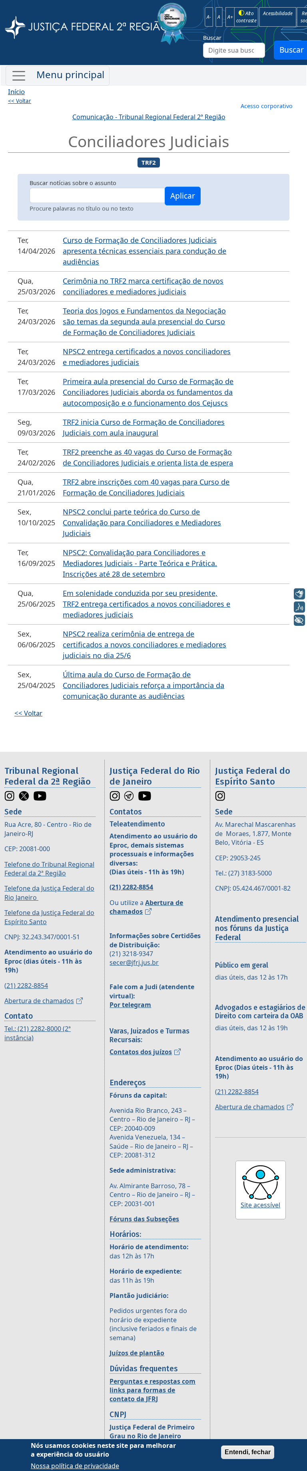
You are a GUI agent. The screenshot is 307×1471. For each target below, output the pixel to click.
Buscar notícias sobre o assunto (73, 183)
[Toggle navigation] (58, 76)
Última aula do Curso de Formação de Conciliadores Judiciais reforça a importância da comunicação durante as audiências (143, 685)
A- (209, 17)
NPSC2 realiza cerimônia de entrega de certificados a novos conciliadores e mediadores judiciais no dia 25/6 (144, 644)
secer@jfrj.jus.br (134, 962)
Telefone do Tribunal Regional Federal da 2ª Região (49, 868)
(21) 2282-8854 (26, 985)
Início (16, 91)
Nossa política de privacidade (75, 1465)
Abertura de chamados (39, 1000)
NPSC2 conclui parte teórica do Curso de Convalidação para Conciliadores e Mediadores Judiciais (142, 522)
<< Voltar (19, 101)
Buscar (212, 37)
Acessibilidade (277, 13)
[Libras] (299, 593)
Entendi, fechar (248, 1452)
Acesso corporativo (267, 106)
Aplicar (182, 195)
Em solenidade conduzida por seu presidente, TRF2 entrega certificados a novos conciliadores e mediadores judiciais (146, 603)
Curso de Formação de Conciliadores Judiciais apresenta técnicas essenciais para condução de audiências (144, 250)
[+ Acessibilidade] (299, 620)
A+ (230, 17)
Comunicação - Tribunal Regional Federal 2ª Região (148, 116)
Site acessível (260, 1205)
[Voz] (299, 607)
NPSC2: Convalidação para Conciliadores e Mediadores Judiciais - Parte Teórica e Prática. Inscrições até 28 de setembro (140, 563)
